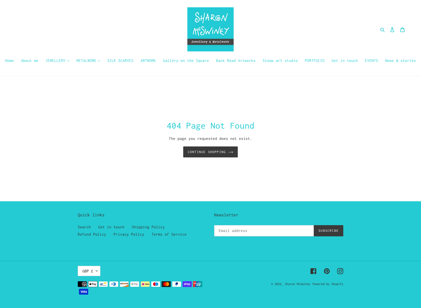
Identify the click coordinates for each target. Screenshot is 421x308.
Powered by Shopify (328, 284)
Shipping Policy (148, 227)
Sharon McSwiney (297, 284)
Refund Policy (92, 234)
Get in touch (111, 227)
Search (84, 227)
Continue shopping (207, 152)
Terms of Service (169, 234)
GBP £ (87, 271)
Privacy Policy (129, 234)
